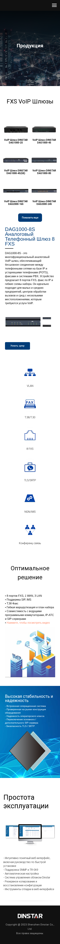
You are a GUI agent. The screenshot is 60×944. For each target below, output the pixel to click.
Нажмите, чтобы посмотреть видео (28, 622)
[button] (30, 217)
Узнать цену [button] (17, 345)
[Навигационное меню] (54, 5)
